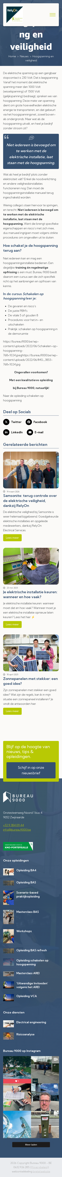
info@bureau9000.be (17, 829)
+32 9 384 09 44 (13, 825)
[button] (53, 14)
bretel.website (41, 1171)
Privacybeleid (39, 1167)
